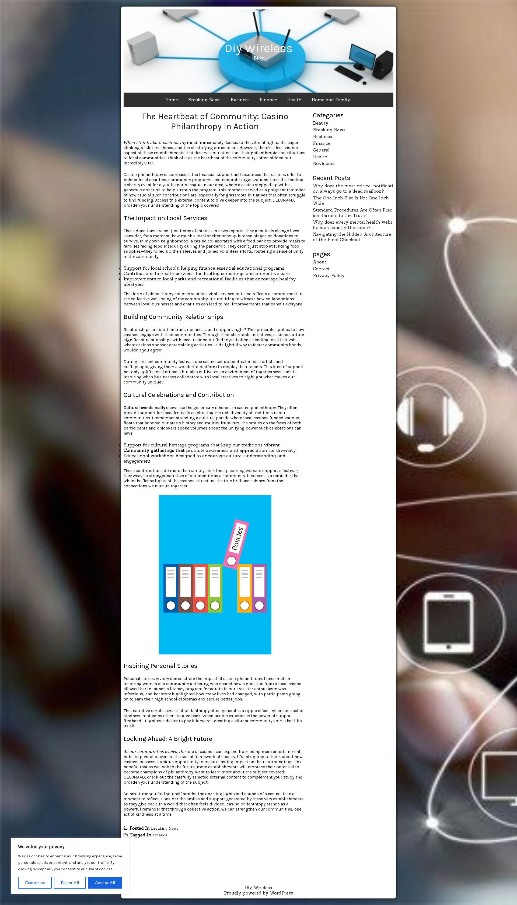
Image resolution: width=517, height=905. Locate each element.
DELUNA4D (283, 200)
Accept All (105, 882)
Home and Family (331, 99)
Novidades (324, 163)
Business (240, 99)
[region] (70, 866)
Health (294, 99)
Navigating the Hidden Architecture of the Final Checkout (352, 236)
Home (171, 99)
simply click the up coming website (226, 470)
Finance (268, 99)
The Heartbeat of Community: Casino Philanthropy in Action (215, 121)
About (319, 262)
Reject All (70, 882)
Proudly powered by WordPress (258, 893)
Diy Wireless (258, 48)
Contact (321, 268)
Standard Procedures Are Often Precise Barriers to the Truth (352, 212)
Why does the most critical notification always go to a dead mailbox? (353, 188)
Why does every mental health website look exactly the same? (353, 224)
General (321, 150)
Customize (35, 882)
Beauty (321, 123)
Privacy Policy (329, 275)
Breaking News (204, 99)
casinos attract (194, 480)
